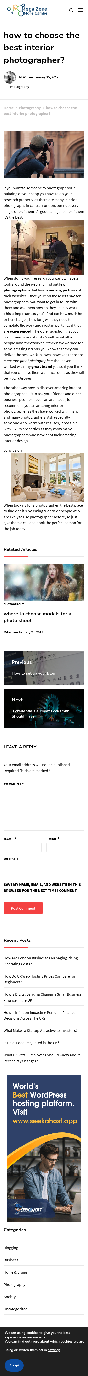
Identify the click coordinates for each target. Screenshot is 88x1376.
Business (11, 1259)
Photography (19, 86)
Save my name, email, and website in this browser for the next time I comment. (42, 887)
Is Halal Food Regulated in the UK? (31, 1042)
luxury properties (25, 428)
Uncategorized (16, 1308)
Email (53, 838)
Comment (14, 783)
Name (10, 838)
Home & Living (15, 1272)
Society (10, 1296)
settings (54, 1350)
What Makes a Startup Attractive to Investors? (40, 1030)
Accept (14, 1365)
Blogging (11, 1247)
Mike (22, 77)
